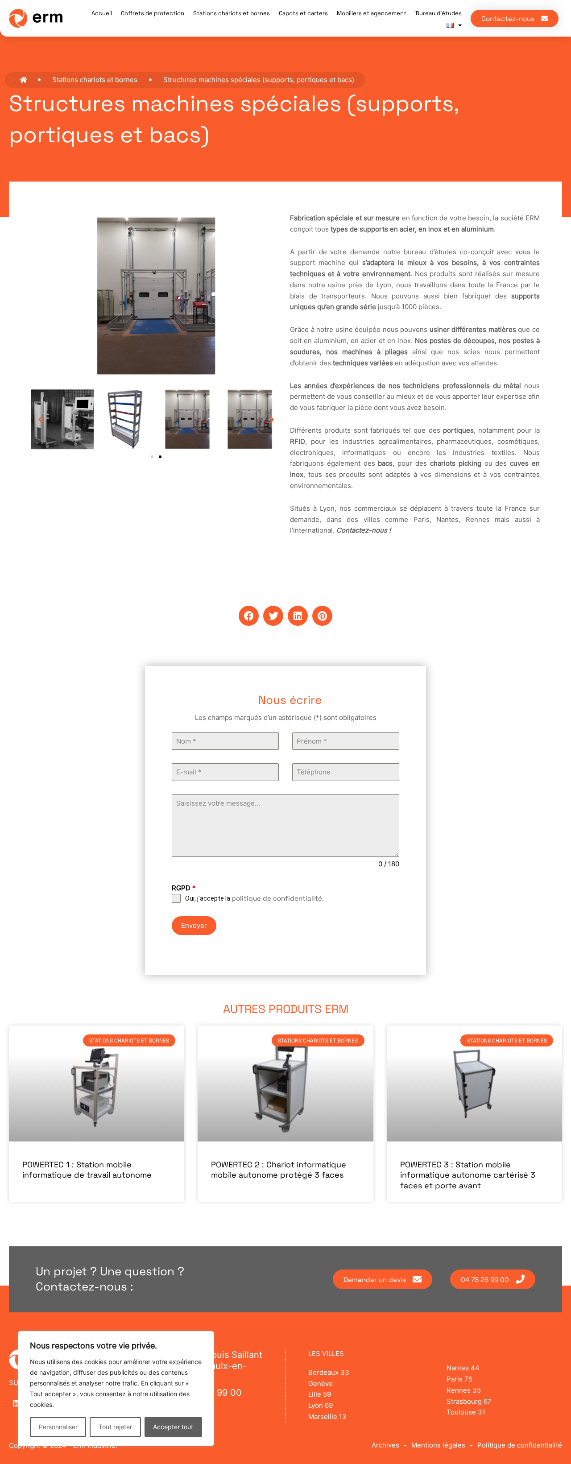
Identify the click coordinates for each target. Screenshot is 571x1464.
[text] (285, 718)
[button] (41, 419)
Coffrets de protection (152, 13)
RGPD (184, 888)
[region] (116, 1388)
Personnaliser (58, 1427)
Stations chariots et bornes (231, 13)
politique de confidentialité (277, 898)
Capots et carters (303, 13)
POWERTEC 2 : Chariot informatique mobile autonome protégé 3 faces (278, 1169)
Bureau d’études (438, 13)
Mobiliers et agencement (371, 13)
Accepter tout (173, 1427)
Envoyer (194, 925)
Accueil (101, 13)
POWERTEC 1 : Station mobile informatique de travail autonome (87, 1169)
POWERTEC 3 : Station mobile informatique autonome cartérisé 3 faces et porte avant (467, 1175)
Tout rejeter (115, 1427)
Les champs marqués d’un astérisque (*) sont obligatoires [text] (286, 717)
